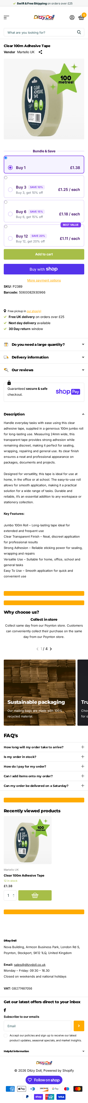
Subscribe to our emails (21, 1016)
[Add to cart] (35, 895)
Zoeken (79, 32)
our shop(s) (34, 311)
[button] (37, 648)
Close (44, 1051)
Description (14, 414)
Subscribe (79, 1026)
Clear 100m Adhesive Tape (24, 875)
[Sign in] (71, 17)
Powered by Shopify (58, 1070)
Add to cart (44, 254)
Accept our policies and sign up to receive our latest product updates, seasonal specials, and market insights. (46, 1038)
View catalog (6, 18)
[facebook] (5, 1010)
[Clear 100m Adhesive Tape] (28, 840)
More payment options (44, 280)
